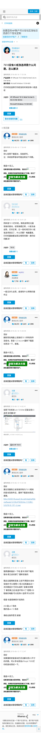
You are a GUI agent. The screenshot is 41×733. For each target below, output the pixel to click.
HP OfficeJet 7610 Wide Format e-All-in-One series (22, 98)
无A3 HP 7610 (15, 445)
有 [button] (26, 194)
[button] (36, 48)
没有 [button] (33, 194)
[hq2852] (7, 274)
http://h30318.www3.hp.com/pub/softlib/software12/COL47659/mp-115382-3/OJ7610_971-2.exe (19, 502)
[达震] (7, 392)
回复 (9, 113)
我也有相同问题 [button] (11, 119)
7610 (12, 247)
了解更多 (24, 37)
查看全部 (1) (13, 251)
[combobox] (20, 17)
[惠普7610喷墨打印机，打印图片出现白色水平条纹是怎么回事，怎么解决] (14, 41)
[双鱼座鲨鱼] (7, 136)
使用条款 (28, 726)
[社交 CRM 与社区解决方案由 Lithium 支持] (23, 716)
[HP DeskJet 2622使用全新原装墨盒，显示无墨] (16, 41)
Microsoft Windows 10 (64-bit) (21, 104)
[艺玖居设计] (7, 50)
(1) (21, 119)
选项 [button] (37, 23)
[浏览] (4, 11)
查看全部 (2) (13, 108)
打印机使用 (8, 23)
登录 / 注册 (33, 11)
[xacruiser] (7, 206)
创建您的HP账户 (9, 37)
